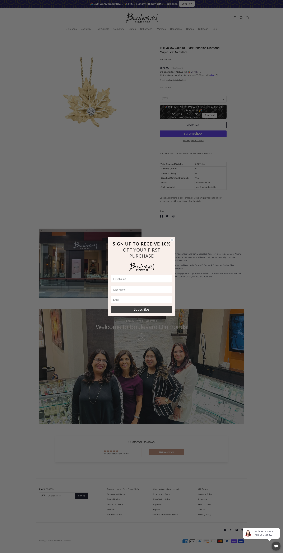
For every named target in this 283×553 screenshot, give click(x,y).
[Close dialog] (172, 239)
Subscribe (141, 309)
